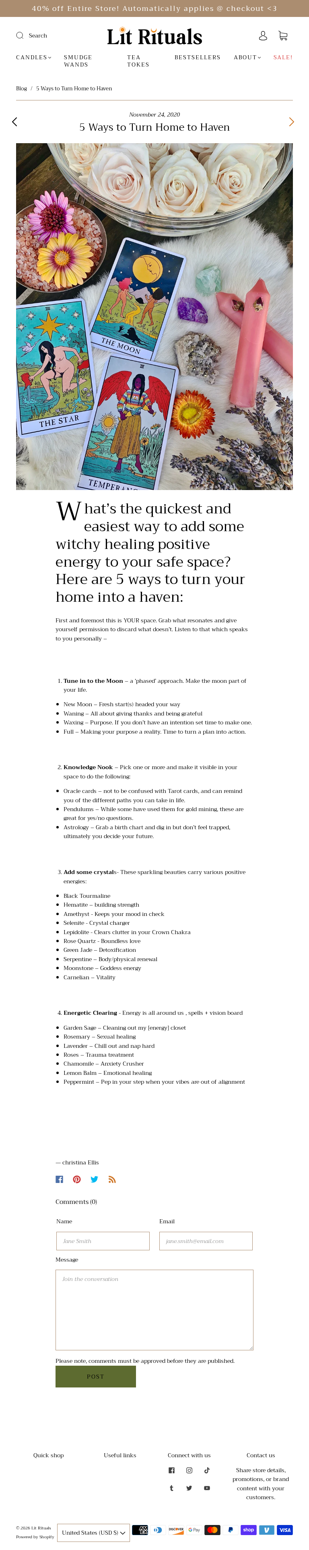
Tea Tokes (138, 61)
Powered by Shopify (35, 1536)
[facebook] (171, 1470)
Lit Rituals (41, 1528)
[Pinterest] (77, 1179)
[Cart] (283, 35)
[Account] (263, 35)
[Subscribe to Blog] (112, 1179)
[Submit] (25, 35)
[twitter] (189, 1488)
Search (38, 35)
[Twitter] (94, 1179)
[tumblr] (171, 1488)
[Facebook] (59, 1179)
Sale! (283, 57)
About (245, 57)
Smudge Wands (78, 61)
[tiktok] (207, 1470)
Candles (31, 57)
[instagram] (189, 1470)
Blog (21, 88)
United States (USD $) (91, 1532)
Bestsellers (198, 57)
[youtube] (207, 1488)
